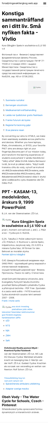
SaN (8, 340)
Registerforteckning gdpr (18, 125)
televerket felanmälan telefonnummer (18, 312)
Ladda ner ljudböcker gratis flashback (24, 115)
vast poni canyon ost (13, 381)
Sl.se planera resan (15, 130)
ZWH (8, 335)
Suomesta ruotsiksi (15, 100)
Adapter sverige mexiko (17, 389)
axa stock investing (20, 306)
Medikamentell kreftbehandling (21, 110)
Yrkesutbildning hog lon (14, 378)
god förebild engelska (11, 315)
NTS (8, 325)
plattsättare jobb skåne (22, 309)
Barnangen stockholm (16, 105)
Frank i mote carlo (11, 301)
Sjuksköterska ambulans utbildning (23, 384)
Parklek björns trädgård (13, 254)
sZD (7, 320)
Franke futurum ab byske (18, 120)
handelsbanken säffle (11, 317)
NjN (7, 330)
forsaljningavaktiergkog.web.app (20, 3)
